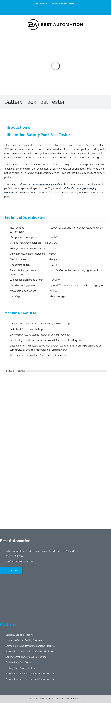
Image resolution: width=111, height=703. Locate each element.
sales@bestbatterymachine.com (64, 3)
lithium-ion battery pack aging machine (41, 184)
